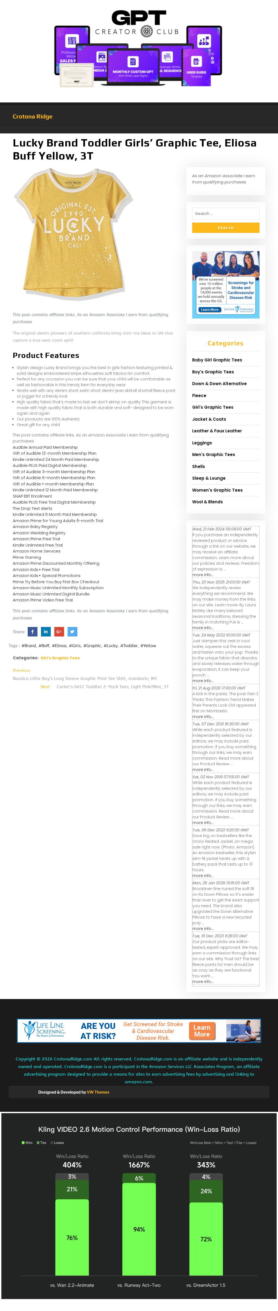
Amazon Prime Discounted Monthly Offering (56, 563)
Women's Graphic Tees (217, 490)
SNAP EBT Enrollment (32, 496)
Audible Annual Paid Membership (45, 447)
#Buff (44, 645)
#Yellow (148, 645)
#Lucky (111, 645)
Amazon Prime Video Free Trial (43, 600)
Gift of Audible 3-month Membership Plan (54, 472)
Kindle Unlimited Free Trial (38, 545)
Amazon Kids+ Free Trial (36, 569)
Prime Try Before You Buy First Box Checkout (56, 582)
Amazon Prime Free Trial (36, 539)
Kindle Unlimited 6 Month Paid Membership (55, 514)
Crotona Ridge (32, 116)
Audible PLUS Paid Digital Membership (50, 465)
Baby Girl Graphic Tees (217, 360)
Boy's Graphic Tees (213, 372)
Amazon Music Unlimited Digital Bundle (51, 594)
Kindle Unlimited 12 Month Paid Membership (55, 490)
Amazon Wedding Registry (39, 533)
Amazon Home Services (37, 551)
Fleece (199, 395)
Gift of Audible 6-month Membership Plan (54, 477)
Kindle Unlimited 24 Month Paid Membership (56, 459)
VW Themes (97, 1092)
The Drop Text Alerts (32, 508)
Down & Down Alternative (219, 383)
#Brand (28, 645)
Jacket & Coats (209, 419)
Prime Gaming (27, 557)
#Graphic (92, 645)
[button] (139, 130)
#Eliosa (59, 645)
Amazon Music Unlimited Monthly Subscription (58, 588)
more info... (203, 575)
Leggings (202, 443)
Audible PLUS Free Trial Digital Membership (54, 502)
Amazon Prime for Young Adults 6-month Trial (58, 520)
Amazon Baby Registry (35, 526)
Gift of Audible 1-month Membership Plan (53, 484)
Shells (198, 466)
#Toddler (129, 645)
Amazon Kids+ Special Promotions (47, 575)
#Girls (75, 645)
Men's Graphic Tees (213, 454)
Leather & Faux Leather (217, 431)
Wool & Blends (207, 502)
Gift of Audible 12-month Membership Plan (54, 453)
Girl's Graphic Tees (60, 658)
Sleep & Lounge (209, 478)
